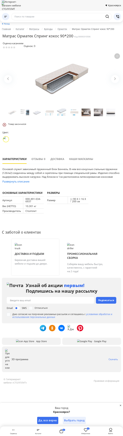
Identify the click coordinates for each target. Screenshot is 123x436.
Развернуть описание (15, 181)
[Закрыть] (120, 405)
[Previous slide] (8, 79)
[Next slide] (115, 79)
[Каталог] (5, 16)
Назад (7, 23)
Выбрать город (74, 420)
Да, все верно (47, 420)
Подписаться (106, 300)
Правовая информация (106, 380)
